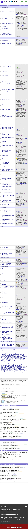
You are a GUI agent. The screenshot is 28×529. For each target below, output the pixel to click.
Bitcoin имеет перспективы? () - (21, 287)
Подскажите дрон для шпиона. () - (20, 105)
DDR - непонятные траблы (7, 476)
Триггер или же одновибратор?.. (9, 420)
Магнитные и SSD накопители (6, 142)
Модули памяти (6, 71)
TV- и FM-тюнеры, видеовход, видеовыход (8, 82)
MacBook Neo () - (21, 26)
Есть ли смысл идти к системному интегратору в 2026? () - (21, 34)
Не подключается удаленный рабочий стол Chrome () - (21, 216)
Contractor (11, 381)
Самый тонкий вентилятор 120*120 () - (21, 43)
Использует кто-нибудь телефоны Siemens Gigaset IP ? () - (21, 200)
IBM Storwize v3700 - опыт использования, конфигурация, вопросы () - (21, 174)
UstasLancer (22, 387)
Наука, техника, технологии (6, 274)
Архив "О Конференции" (12, 350)
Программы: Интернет (7, 223)
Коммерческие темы (21, 374)
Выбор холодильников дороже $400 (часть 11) (15, 394)
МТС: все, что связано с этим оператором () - (21, 196)
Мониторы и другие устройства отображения (8, 94)
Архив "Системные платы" (19, 352)
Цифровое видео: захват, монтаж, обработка (8, 90)
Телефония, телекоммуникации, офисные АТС (7, 200)
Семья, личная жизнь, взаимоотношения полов (8, 326)
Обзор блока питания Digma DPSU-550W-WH (11, 459)
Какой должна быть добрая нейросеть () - (21, 29)
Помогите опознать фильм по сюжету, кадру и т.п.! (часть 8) (14, 400)
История (4, 280)
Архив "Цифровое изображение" (14, 355)
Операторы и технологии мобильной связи (8, 196)
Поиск (20, 517)
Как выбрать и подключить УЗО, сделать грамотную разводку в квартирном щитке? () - (21, 307)
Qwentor (14, 387)
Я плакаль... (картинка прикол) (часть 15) (11, 399)
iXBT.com (2, 523)
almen (13, 386)
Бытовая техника (6, 204)
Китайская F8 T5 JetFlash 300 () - (21, 71)
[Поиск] (19, 2)
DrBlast (26, 386)
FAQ (23, 517)
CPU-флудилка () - (21, 264)
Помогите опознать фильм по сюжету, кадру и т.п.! (12, 410)
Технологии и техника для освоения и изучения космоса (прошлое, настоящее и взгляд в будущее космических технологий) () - (21, 274)
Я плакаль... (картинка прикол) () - (20, 331)
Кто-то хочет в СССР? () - (21, 280)
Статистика (3, 518)
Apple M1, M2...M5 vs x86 (7, 416)
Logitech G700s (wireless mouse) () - (21, 155)
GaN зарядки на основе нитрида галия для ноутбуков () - (21, 179)
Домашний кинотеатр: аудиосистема (7, 133)
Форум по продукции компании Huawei (12, 370)
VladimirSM (5, 388)
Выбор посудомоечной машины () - (20, 204)
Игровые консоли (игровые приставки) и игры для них (7, 253)
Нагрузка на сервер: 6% (18, 381)
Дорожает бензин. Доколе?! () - (20, 302)
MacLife (4, 26)
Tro (19, 387)
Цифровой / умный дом (8, 23)
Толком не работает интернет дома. (9, 412)
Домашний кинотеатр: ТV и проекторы (8, 138)
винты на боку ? (5, 468)
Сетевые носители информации (6, 151)
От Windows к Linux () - (21, 220)
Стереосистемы (6, 124)
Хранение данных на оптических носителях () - (21, 146)
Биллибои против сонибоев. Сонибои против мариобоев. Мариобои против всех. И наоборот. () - (21, 253)
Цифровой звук (6, 109)
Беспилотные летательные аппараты (7, 105)
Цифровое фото (6, 99)
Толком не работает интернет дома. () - (21, 164)
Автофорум (5, 302)
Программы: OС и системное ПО (6, 211)
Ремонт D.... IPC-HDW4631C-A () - (21, 23)
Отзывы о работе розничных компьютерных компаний (12, 373)
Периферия (5, 155)
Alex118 (10, 386)
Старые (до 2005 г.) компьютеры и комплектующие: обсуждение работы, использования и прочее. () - (21, 11)
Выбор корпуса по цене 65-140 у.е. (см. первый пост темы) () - (21, 159)
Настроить (20, 527)
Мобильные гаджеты (7, 192)
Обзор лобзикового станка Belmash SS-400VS (11, 454)
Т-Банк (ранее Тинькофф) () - (20, 283)
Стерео (3, 401)
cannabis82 (19, 386)
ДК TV (3, 402)
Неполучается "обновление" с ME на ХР (9, 478)
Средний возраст (11, 385)
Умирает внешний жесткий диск (8, 426)
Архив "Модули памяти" (6, 353)
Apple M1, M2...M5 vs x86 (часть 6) (11, 398)
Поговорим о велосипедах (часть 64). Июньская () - (21, 313)
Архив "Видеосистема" (16, 353)
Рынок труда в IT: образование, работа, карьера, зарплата (7, 34)
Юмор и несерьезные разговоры (7, 332)
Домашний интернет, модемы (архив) (14, 358)
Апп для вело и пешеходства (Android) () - (21, 188)
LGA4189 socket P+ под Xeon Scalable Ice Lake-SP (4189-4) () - (21, 66)
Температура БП (5, 479)
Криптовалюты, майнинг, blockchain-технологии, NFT (8, 288)
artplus (16, 386)
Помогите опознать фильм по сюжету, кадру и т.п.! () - (21, 297)
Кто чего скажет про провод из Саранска (10, 470)
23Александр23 (3, 386)
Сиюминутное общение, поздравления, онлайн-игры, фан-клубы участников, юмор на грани (8, 337)
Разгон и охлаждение (7, 43)
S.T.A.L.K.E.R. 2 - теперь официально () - (20, 247)
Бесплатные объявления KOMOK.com (8, 349)
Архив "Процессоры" (22, 350)
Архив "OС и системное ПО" (15, 361)
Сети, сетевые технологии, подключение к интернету (6, 164)
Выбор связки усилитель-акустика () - (21, 124)
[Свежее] (7, 2)
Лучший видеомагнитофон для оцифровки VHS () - (21, 90)
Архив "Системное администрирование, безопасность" (13, 359)
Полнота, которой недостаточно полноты (10, 445)
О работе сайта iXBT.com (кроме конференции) (8, 345)
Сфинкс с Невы (15, 388)
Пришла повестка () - (21, 269)
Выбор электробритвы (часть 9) (12, 397)
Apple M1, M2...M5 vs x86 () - (21, 40)
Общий (3, 268)
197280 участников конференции (19, 385)
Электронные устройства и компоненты (8, 260)
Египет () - (19, 322)
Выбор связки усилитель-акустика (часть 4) (12, 401)
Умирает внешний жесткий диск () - (21, 142)
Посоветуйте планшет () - (21, 183)
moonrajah (2, 387)
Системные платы (6, 66)
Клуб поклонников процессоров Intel (6, 264)
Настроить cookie (15, 519)
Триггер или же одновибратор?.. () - (20, 260)
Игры (3, 395)
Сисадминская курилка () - (21, 169)
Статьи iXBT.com (4, 450)
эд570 (19, 388)
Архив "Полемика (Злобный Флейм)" (8, 367)
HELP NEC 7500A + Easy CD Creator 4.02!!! (9, 471)
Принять (13, 527)
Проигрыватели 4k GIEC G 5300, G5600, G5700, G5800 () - (21, 128)
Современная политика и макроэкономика (10, 375)
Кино (3, 297)
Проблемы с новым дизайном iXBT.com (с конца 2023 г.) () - (20, 345)
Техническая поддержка (8, 11)
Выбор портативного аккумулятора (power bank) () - (21, 192)
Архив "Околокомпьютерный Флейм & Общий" (16, 366)
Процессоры (5, 40)
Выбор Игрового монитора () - (21, 94)
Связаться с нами (4, 517)
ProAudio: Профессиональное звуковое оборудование (8, 117)
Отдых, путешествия (7, 322)
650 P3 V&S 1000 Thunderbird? (7, 475)
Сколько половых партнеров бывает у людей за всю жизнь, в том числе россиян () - (21, 326)
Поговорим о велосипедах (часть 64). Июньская (11, 433)
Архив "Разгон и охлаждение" (7, 352)
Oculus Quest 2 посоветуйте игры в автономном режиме (13, 444)
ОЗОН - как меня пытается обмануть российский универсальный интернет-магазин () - (21, 18)
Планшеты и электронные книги (7, 184)
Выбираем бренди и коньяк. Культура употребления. (12, 419)
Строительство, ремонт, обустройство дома (7, 307)
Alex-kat (7, 386)
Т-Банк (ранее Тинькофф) (7, 437)
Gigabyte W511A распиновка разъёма (9, 448)
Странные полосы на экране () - (20, 75)
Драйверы (12, 364)
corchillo (22, 386)
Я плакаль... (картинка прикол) (8, 415)
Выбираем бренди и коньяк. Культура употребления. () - (20, 318)
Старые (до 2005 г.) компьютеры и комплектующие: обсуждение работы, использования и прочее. (14, 424)
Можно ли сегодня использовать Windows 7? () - (21, 211)
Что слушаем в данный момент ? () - (20, 292)
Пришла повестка (6, 422)
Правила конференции (13, 517)
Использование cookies (6, 519)
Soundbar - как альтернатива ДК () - (19, 133)
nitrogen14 (10, 387)
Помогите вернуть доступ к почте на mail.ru (11, 436)
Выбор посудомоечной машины (8, 409)
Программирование (15, 363)
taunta (17, 387)
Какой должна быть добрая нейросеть (10, 429)
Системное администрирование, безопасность (7, 169)
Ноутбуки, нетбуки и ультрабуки (7, 179)
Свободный (21, 375)
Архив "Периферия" (12, 356)
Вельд (12, 388)
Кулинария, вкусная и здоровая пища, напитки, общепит (8, 318)
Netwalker (6, 387)
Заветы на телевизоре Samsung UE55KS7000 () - (21, 138)
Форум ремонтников (8, 368)
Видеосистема (5, 75)
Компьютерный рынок (7, 18)
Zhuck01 (9, 388)
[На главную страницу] (2, 1)
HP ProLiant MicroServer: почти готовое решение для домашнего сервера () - (21, 151)
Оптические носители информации (7, 146)
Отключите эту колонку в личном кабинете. (9, 481)
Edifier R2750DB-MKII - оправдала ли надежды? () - (21, 109)
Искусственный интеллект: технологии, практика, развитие (7, 30)
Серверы (4, 174)
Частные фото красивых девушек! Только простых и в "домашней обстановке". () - (21, 337)
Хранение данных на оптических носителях (11, 413)
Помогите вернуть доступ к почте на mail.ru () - (21, 223)
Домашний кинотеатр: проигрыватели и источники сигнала (7, 128)
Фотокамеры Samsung (5, 369)
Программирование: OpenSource (9, 372)
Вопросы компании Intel (18, 368)
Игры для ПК (5, 247)
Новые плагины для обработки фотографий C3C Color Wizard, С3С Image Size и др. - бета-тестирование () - (21, 99)
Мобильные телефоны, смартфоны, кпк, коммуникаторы (7, 188)
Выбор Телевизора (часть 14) (9, 402)
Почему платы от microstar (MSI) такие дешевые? (11, 467)
